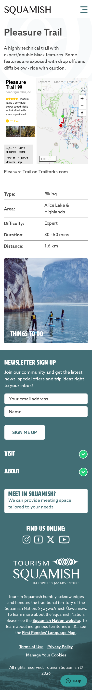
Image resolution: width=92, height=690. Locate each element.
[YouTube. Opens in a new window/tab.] (64, 542)
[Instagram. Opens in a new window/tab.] (26, 542)
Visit (9, 453)
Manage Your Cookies (46, 655)
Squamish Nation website (56, 620)
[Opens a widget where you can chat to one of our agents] (73, 681)
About (11, 471)
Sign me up (24, 432)
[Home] (27, 16)
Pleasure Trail (17, 171)
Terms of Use (31, 646)
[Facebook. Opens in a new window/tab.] (38, 542)
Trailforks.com (53, 171)
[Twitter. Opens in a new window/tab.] (51, 542)
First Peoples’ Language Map (49, 632)
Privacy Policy (60, 646)
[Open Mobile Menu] (84, 9)
